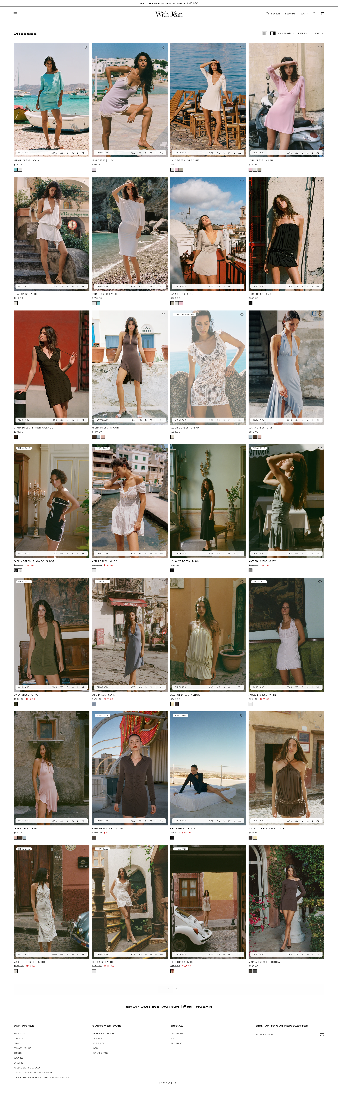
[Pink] (103, 437)
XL (83, 152)
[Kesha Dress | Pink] (51, 768)
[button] (272, 13)
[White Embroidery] (20, 570)
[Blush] (177, 170)
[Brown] (94, 437)
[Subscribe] (322, 1035)
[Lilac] (94, 170)
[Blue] (98, 437)
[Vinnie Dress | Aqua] (51, 100)
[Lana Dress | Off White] (208, 100)
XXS (54, 152)
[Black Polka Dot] (16, 570)
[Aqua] (16, 170)
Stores (18, 1053)
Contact (18, 1038)
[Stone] (181, 170)
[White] (20, 170)
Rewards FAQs (100, 1053)
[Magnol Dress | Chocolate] (286, 768)
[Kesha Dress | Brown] (130, 367)
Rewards (19, 1058)
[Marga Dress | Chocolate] (286, 902)
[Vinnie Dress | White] (130, 234)
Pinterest (176, 1043)
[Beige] (172, 971)
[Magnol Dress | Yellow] (208, 635)
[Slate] (94, 704)
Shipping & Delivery (104, 1033)
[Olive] (16, 704)
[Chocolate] (177, 704)
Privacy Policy (22, 1048)
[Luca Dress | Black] (286, 234)
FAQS (95, 1048)
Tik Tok (175, 1038)
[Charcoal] (255, 971)
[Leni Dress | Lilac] (130, 100)
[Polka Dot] (16, 971)
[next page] (176, 989)
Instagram (177, 1033)
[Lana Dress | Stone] (208, 234)
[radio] (264, 33)
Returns (97, 1038)
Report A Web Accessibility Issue (33, 1073)
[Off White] (172, 170)
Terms (17, 1043)
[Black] (250, 303)
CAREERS (18, 1063)
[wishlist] (314, 13)
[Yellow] (172, 704)
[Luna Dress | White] (51, 234)
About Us (19, 1033)
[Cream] (172, 437)
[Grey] (250, 570)
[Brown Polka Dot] (16, 437)
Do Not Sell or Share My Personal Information (42, 1077)
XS (61, 152)
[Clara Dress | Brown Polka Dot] (51, 367)
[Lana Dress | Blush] (286, 100)
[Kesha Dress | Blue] (286, 367)
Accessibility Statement (28, 1068)
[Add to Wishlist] (85, 47)
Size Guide (98, 1043)
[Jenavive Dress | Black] (208, 501)
